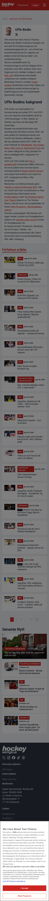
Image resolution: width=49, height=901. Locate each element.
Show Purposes (24, 896)
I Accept (24, 888)
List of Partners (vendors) (14, 881)
